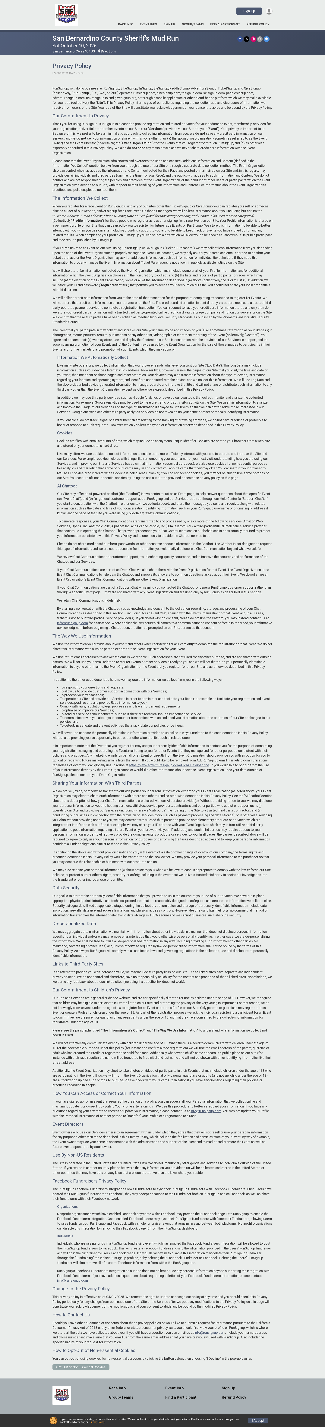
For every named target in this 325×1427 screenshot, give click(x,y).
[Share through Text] (267, 39)
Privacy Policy (97, 1422)
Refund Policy (258, 24)
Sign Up (249, 11)
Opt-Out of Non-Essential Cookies (81, 1367)
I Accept (258, 1420)
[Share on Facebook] (240, 39)
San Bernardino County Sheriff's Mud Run (115, 38)
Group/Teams (193, 24)
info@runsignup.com (72, 623)
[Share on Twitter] (246, 39)
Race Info (125, 24)
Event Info (148, 24)
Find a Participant (225, 24)
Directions (108, 51)
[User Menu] (269, 11)
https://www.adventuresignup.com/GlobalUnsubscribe (169, 765)
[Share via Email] (260, 39)
